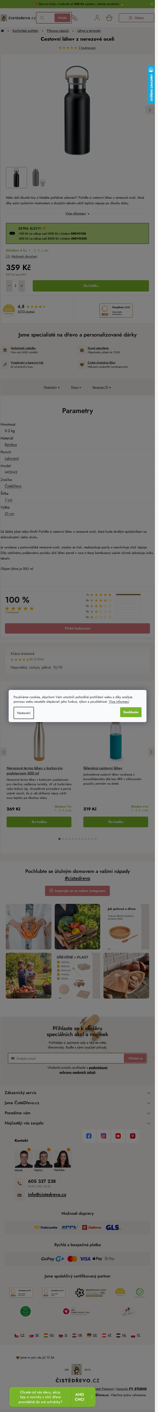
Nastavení (23, 713)
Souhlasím (130, 712)
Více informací (119, 701)
